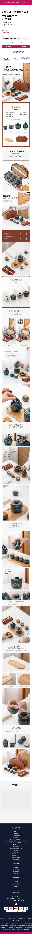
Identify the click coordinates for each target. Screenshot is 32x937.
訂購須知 (16, 881)
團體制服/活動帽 (16, 857)
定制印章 (16, 850)
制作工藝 (16, 886)
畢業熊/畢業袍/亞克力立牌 (16, 848)
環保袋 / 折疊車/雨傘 (16, 842)
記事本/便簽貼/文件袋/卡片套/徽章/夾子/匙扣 (16, 841)
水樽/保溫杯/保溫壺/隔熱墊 (16, 839)
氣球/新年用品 (16, 854)
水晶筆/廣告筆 (16, 844)
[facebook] (16, 52)
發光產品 (16, 831)
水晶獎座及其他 (16, 835)
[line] (14, 52)
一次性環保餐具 (16, 852)
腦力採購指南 (16, 871)
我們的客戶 (16, 869)
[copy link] (22, 52)
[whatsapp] (19, 52)
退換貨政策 (16, 885)
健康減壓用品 (16, 859)
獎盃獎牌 (16, 833)
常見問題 (16, 883)
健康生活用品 (16, 846)
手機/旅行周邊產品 (16, 855)
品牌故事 (16, 867)
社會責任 (16, 873)
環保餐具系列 (16, 837)
